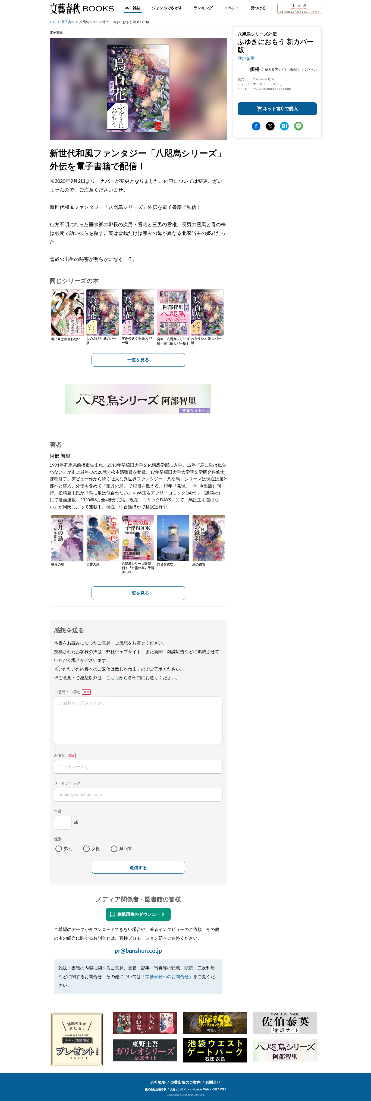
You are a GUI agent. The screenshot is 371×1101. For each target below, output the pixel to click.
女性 (96, 849)
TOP (53, 22)
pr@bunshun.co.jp (138, 951)
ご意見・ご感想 (67, 692)
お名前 (59, 755)
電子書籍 (67, 22)
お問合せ (213, 1082)
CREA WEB (219, 1089)
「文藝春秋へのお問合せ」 (167, 977)
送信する (138, 867)
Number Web (201, 1089)
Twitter (270, 126)
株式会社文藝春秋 (155, 1089)
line (298, 126)
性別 (58, 839)
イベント (231, 8)
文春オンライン (179, 1089)
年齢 (58, 811)
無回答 (125, 849)
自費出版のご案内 (185, 1082)
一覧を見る (138, 360)
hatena (284, 126)
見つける (258, 8)
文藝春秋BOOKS (82, 8)
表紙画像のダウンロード (141, 914)
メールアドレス (67, 783)
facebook (256, 126)
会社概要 (158, 1082)
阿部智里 (246, 58)
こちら (112, 678)
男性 (68, 849)
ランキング (203, 8)
